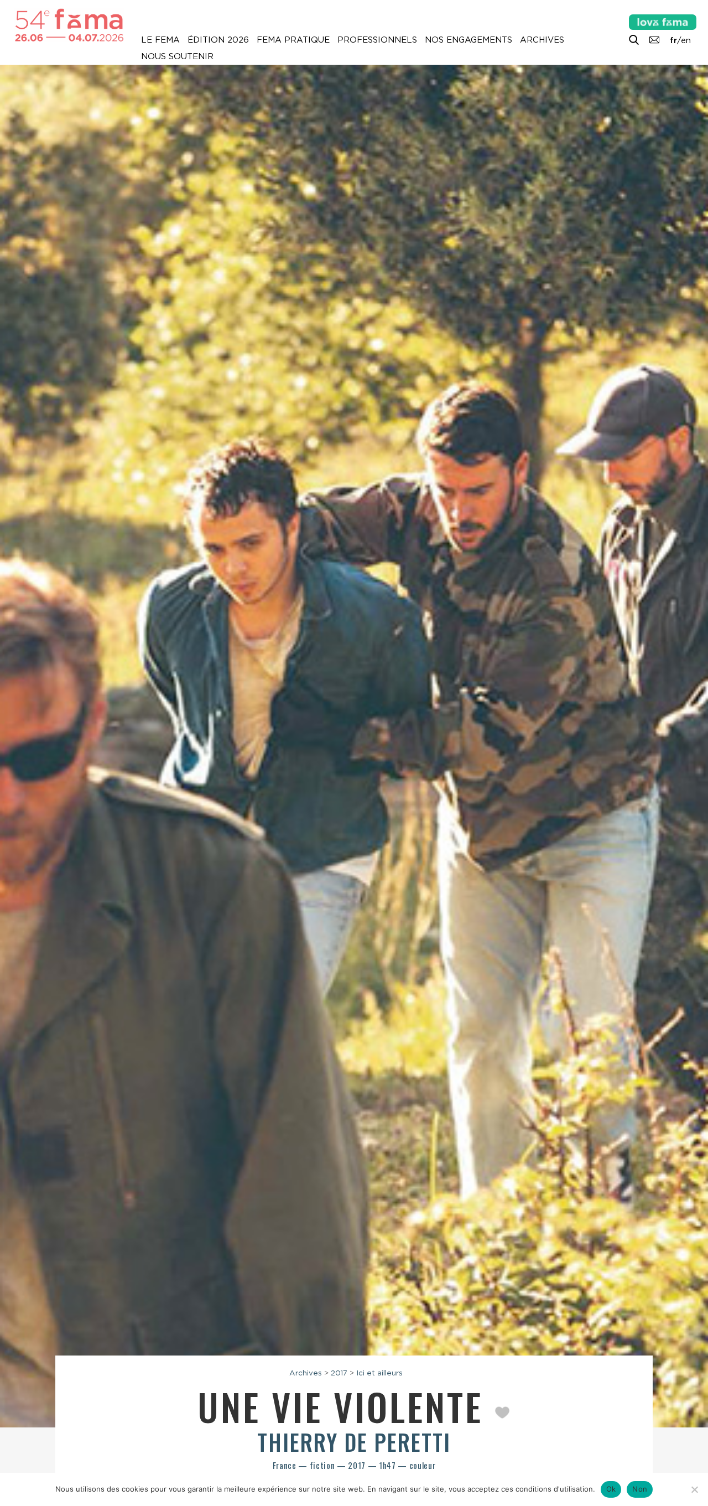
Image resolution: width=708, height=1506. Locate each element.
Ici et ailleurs (379, 1372)
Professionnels (377, 40)
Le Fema (160, 40)
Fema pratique (293, 40)
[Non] (694, 1489)
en (686, 40)
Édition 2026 (218, 40)
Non (639, 1488)
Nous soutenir (177, 56)
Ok (611, 1488)
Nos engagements (468, 40)
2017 (339, 1372)
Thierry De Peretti (354, 1441)
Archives (542, 40)
